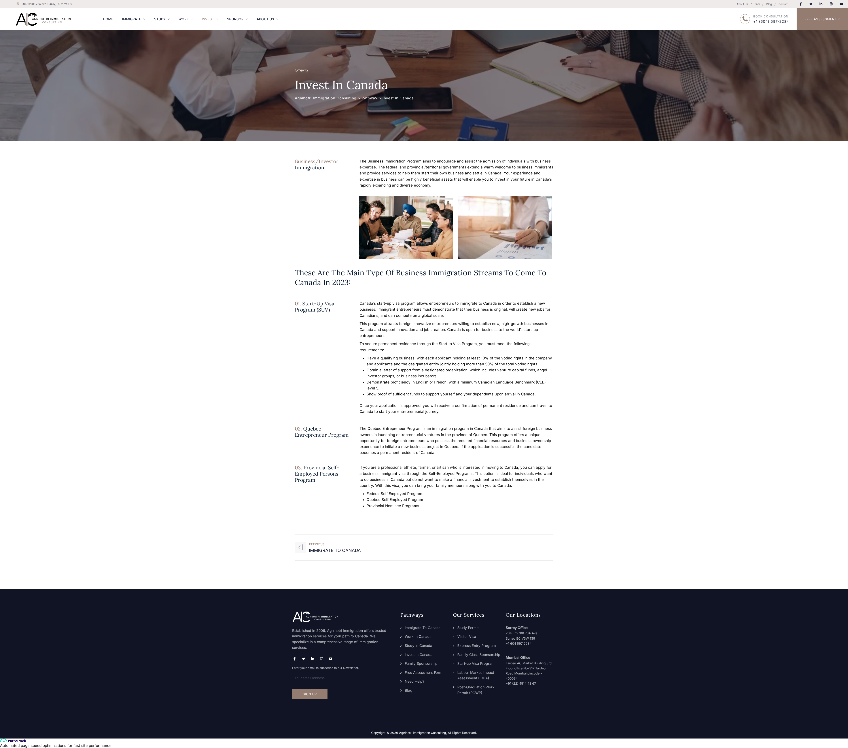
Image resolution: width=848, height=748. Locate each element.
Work (183, 19)
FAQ (757, 4)
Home (108, 19)
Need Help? (414, 681)
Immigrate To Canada (423, 627)
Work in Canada (418, 636)
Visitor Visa (466, 636)
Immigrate (131, 19)
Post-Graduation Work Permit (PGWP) (475, 690)
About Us (742, 4)
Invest (208, 19)
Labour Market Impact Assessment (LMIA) (475, 675)
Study (159, 19)
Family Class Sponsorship (478, 654)
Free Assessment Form (423, 672)
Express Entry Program (476, 645)
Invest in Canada (418, 654)
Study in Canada (418, 645)
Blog (769, 4)
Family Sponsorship (421, 663)
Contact (783, 4)
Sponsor (235, 19)
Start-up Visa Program (475, 663)
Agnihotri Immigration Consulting (422, 733)
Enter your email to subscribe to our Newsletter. (325, 668)
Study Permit (468, 627)
